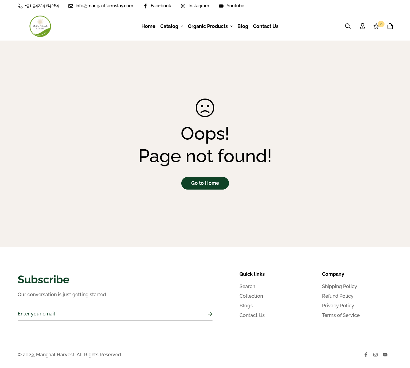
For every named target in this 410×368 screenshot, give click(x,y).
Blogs (246, 306)
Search (247, 286)
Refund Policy (338, 296)
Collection (251, 296)
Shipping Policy (339, 286)
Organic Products (208, 26)
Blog (242, 26)
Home (148, 26)
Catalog (169, 26)
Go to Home (205, 183)
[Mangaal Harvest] (40, 26)
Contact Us (266, 26)
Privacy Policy (338, 306)
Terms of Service (341, 315)
